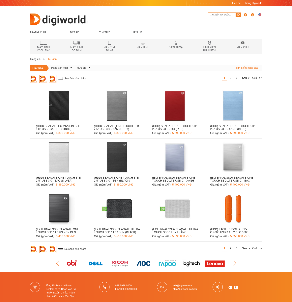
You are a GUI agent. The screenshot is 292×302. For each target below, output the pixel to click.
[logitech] (192, 263)
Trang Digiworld (253, 3)
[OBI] (72, 263)
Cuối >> (257, 77)
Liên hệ (236, 3)
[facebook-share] (252, 14)
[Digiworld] (59, 18)
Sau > (246, 77)
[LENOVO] (215, 263)
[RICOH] (120, 263)
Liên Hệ (137, 32)
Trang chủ (38, 32)
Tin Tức (104, 32)
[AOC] (144, 263)
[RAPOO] (168, 263)
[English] (259, 14)
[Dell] (96, 263)
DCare (74, 32)
